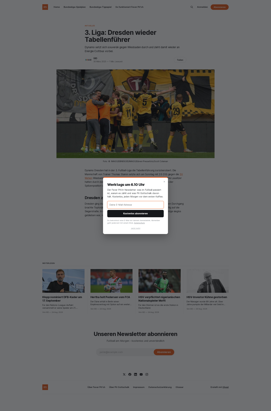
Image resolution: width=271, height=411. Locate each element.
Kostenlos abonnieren (135, 213)
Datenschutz (139, 223)
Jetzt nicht (135, 228)
